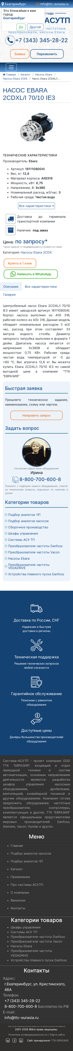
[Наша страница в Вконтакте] (8, 1040)
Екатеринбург (15, 4)
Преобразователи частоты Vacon (34, 552)
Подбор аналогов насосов (28, 521)
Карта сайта (57, 1034)
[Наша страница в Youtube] (21, 1040)
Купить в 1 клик (20, 263)
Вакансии (18, 900)
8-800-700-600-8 (40, 479)
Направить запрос (36, 415)
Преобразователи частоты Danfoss (35, 546)
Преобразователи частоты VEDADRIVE (29, 566)
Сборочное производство (28, 527)
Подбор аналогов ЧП (24, 515)
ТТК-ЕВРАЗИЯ (59, 1040)
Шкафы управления (23, 533)
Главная (17, 846)
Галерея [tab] (9, 295)
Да (21, 27)
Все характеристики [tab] (41, 287)
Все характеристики (35, 206)
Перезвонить (47, 54)
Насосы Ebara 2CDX (36, 252)
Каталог (17, 869)
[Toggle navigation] (11, 67)
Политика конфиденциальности (27, 1034)
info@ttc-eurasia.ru (54, 4)
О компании (20, 892)
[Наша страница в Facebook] (14, 1040)
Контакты (18, 908)
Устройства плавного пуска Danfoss (36, 574)
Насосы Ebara (19, 558)
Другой (35, 27)
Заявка (19, 54)
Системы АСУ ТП (21, 540)
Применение (20, 877)
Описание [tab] (10, 287)
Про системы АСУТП (27, 885)
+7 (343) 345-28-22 (22, 1000)
